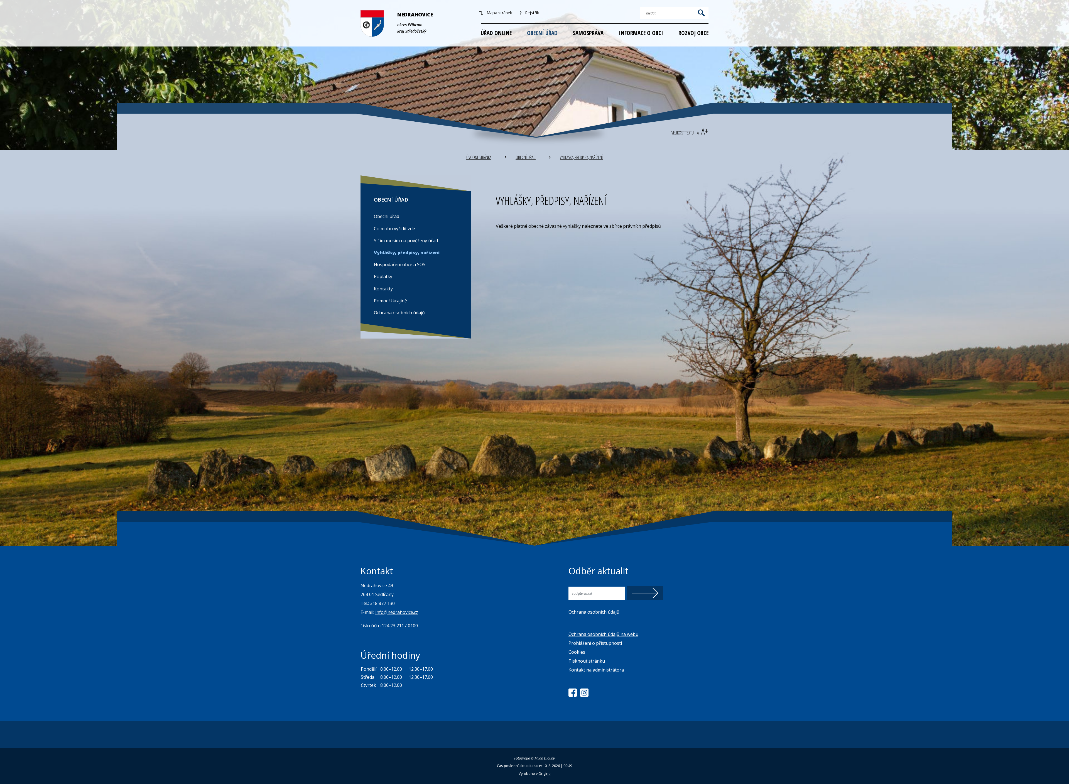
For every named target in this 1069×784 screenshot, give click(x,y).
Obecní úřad (386, 216)
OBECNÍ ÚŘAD (526, 157)
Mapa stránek (499, 12)
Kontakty (383, 289)
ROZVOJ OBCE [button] (693, 33)
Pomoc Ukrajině (390, 301)
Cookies (576, 652)
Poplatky (383, 276)
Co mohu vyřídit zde (394, 229)
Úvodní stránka (478, 157)
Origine (544, 773)
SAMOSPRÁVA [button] (588, 33)
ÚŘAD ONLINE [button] (496, 33)
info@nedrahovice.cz (396, 612)
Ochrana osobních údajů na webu (603, 634)
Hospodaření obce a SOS (399, 264)
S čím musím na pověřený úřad (406, 240)
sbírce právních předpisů (635, 226)
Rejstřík (531, 12)
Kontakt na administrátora (596, 670)
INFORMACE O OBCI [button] (641, 33)
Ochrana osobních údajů (399, 313)
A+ (704, 131)
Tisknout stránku (586, 661)
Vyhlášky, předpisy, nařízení (581, 157)
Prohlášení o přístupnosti (595, 643)
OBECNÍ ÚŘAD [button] (542, 33)
